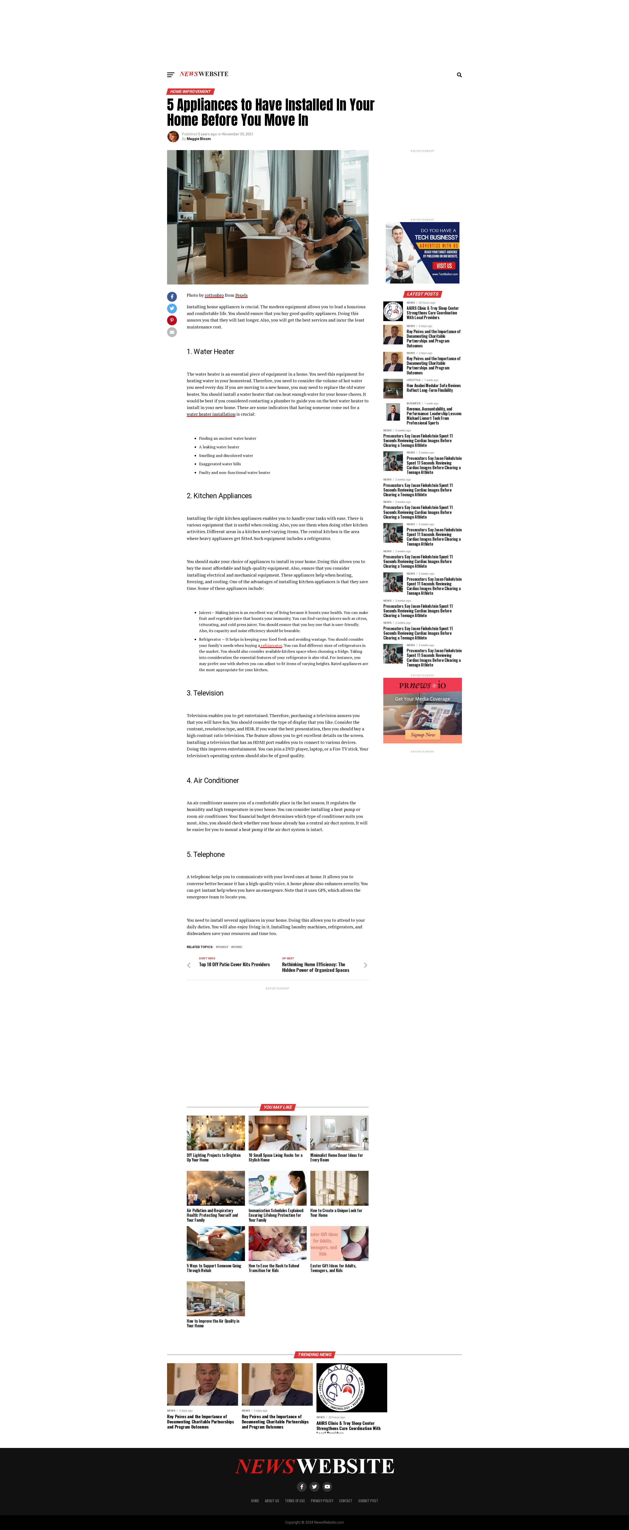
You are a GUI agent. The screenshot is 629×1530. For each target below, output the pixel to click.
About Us (272, 1500)
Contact (345, 1500)
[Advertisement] (314, 34)
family (223, 947)
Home (255, 1500)
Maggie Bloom (199, 139)
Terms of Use (295, 1500)
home (237, 947)
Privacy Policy (322, 1500)
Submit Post (368, 1500)
